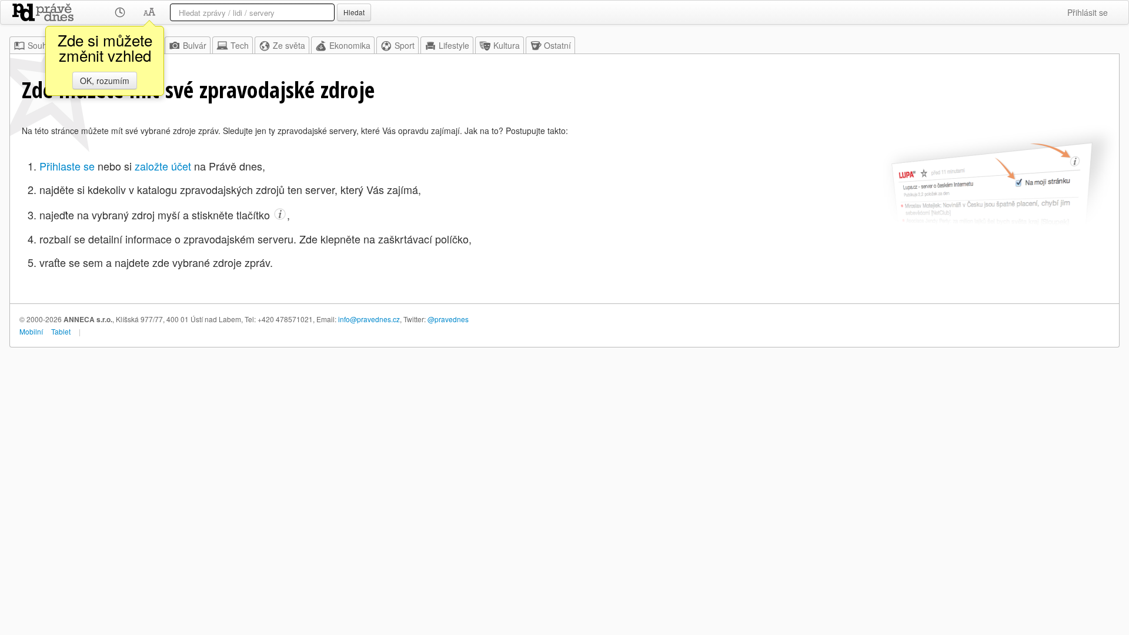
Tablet (61, 331)
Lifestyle (454, 45)
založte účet (163, 165)
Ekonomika (349, 45)
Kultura (506, 45)
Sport (405, 45)
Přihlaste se (67, 165)
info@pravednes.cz (369, 319)
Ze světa (289, 45)
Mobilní (31, 331)
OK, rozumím (104, 80)
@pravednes (448, 319)
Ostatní (557, 45)
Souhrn (41, 45)
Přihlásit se (1087, 12)
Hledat (354, 12)
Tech (240, 45)
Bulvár (194, 45)
